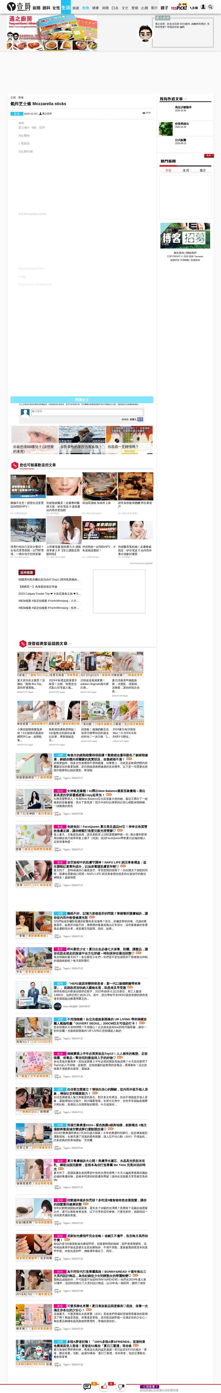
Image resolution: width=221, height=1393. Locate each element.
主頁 (13, 97)
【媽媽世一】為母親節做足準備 (37, 586)
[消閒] (105, 7)
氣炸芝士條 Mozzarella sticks (45, 380)
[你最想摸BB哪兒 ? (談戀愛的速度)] (34, 440)
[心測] (145, 7)
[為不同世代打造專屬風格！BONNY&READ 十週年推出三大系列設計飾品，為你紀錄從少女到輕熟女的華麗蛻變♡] (82, 1296)
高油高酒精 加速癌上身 (96, 502)
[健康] (95, 7)
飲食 (21, 97)
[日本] (115, 7)
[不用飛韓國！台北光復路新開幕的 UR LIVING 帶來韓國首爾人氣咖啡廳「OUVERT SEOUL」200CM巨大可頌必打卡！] (82, 1043)
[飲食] (85, 7)
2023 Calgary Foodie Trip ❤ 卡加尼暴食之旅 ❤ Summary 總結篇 (57, 593)
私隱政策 (195, 260)
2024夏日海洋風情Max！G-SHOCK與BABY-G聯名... (124, 733)
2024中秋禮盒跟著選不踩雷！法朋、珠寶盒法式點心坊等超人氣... (63, 684)
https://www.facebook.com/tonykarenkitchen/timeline (59, 392)
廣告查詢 (179, 252)
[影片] (154, 7)
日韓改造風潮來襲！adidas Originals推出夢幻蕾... (94, 684)
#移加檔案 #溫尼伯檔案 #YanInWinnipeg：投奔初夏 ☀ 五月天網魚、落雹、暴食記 (68, 607)
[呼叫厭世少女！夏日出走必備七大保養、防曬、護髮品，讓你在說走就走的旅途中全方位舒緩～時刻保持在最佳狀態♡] (82, 973)
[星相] (135, 7)
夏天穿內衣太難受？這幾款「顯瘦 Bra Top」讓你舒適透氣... (31, 684)
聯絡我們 (191, 252)
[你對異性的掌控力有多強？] (82, 440)
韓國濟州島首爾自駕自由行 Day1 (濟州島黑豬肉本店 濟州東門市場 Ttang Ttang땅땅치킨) (72, 579)
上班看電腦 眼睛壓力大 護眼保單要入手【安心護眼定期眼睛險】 (63, 550)
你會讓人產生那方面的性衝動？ (159, 1390)
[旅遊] (76, 7)
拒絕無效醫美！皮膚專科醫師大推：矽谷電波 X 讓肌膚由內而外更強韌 (63, 506)
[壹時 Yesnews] (19, 12)
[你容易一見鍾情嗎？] (129, 440)
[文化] (125, 7)
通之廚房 (47, 113)
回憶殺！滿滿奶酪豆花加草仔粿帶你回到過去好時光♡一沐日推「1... (95, 733)
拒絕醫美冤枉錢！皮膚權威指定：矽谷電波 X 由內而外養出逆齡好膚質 (135, 550)
